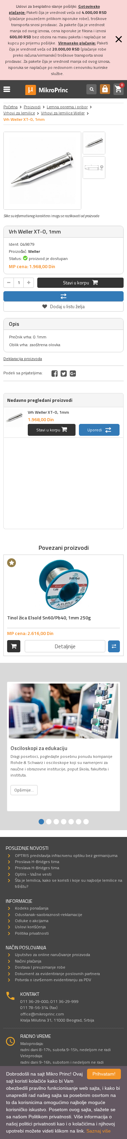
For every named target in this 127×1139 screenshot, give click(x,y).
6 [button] (78, 821)
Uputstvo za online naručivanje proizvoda (52, 954)
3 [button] (56, 821)
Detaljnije (65, 646)
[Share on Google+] (73, 373)
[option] (42, 170)
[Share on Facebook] (54, 373)
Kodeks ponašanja (31, 908)
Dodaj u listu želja (63, 305)
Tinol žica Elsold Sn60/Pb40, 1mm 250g (49, 617)
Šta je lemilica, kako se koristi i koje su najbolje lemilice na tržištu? (68, 883)
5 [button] (71, 821)
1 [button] (41, 821)
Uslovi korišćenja (30, 926)
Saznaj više (98, 1131)
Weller (34, 251)
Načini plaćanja (28, 961)
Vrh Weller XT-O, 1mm (48, 412)
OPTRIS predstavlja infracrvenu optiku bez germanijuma (66, 855)
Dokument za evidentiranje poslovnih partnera (57, 973)
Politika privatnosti (32, 933)
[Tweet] (64, 373)
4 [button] (63, 821)
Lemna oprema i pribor (67, 107)
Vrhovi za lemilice (19, 113)
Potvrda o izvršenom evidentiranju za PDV (53, 979)
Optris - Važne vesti (33, 874)
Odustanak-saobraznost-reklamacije (48, 914)
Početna (10, 107)
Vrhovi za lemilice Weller (63, 113)
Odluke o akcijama (31, 920)
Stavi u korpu (77, 282)
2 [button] (48, 821)
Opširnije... (24, 790)
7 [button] (86, 821)
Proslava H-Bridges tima (37, 861)
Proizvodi (32, 107)
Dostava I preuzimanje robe (40, 967)
